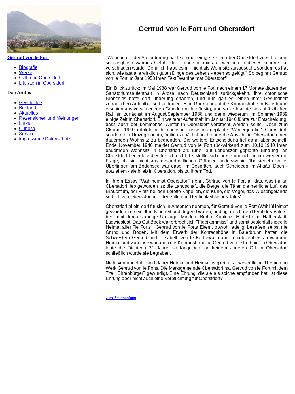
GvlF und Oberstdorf (39, 77)
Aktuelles (28, 112)
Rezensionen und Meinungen (49, 118)
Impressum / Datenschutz (45, 138)
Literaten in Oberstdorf (42, 82)
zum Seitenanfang (121, 298)
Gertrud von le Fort (28, 57)
